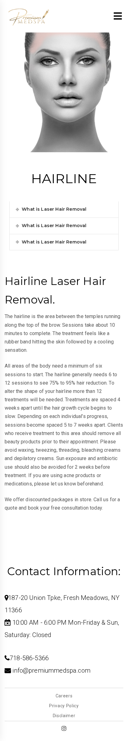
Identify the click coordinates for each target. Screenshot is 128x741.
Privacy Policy (64, 705)
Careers (64, 695)
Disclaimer (64, 715)
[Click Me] (64, 728)
